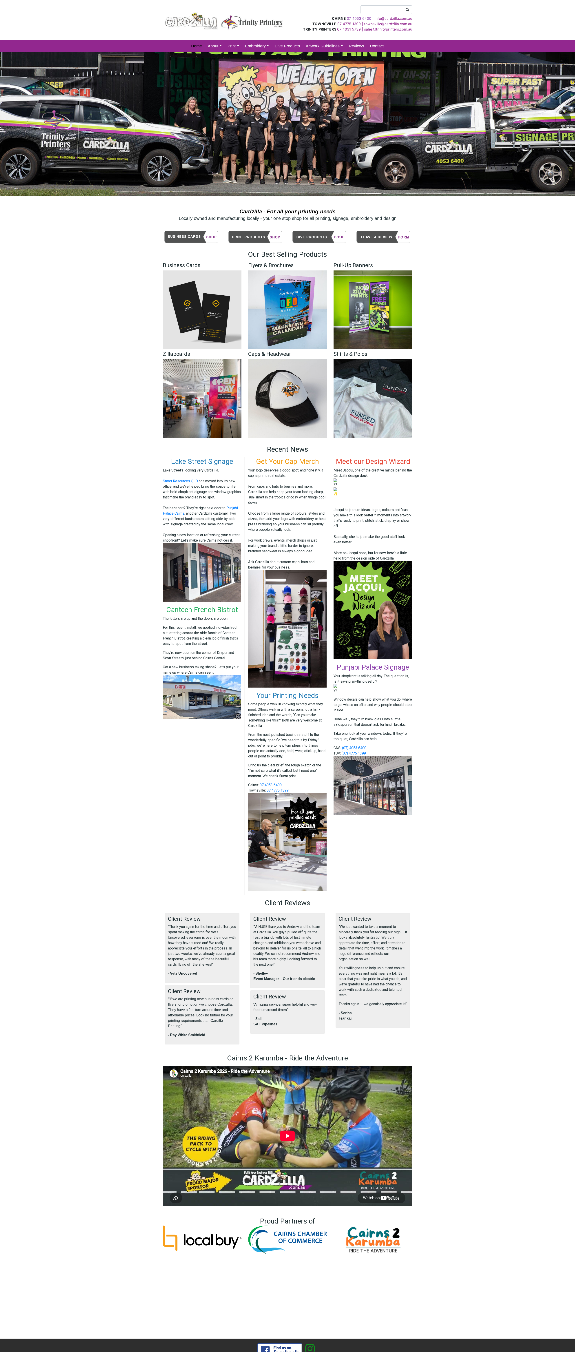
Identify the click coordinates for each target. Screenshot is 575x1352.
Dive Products (287, 46)
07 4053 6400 (271, 785)
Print (232, 46)
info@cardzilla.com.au (393, 18)
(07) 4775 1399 (354, 753)
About (213, 46)
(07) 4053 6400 (354, 748)
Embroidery (255, 46)
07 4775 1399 (349, 24)
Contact (377, 46)
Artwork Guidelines (323, 46)
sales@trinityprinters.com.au (388, 29)
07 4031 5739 (349, 29)
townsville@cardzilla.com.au (388, 24)
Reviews (356, 46)
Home (196, 46)
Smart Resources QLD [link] (180, 481)
